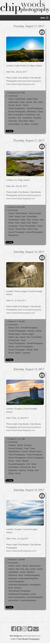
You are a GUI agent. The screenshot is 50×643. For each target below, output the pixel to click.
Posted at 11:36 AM (16, 559)
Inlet (29, 222)
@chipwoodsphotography (29, 80)
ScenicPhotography (34, 232)
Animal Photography (17, 330)
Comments (13, 95)
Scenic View (32, 228)
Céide (11, 98)
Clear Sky (12, 120)
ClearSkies (27, 117)
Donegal (28, 445)
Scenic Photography (17, 111)
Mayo (31, 120)
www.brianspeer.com (31, 635)
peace (33, 568)
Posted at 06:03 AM (16, 207)
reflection (30, 572)
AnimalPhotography (29, 327)
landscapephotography (28, 578)
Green (23, 219)
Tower (32, 448)
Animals (30, 330)
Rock (17, 222)
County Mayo (14, 124)
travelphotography (32, 575)
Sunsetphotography (16, 464)
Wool (36, 349)
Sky (19, 117)
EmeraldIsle (18, 114)
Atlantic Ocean (35, 213)
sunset (40, 568)
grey (27, 568)
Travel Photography (16, 108)
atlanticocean (35, 565)
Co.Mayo (34, 124)
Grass (40, 111)
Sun (38, 114)
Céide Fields (32, 98)
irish (17, 568)
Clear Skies (23, 120)
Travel (25, 105)
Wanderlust (32, 111)
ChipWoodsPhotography (19, 594)
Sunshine (12, 117)
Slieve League (28, 334)
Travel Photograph (34, 454)
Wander (25, 460)
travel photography (16, 581)
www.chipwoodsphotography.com (20, 84)
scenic (33, 594)
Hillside (29, 349)
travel (20, 575)
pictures (17, 587)
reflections (12, 575)
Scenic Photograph (16, 232)
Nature (35, 222)
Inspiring (22, 470)
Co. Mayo (25, 124)
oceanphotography (28, 600)
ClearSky (37, 117)
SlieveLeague (14, 334)
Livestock (26, 352)
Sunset (11, 105)
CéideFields (20, 98)
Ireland (29, 102)
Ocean (11, 213)
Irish (35, 102)
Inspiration (12, 470)
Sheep (11, 327)
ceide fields (13, 102)
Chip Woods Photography (19, 590)
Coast (26, 448)
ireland (11, 568)
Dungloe (12, 445)
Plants (11, 352)
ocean (18, 565)
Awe (34, 467)
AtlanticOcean (21, 213)
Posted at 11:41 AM (16, 438)
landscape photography (18, 584)
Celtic (40, 102)
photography (35, 584)
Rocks (11, 222)
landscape (12, 578)
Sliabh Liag (13, 337)
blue (22, 568)
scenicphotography (34, 597)
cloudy (22, 572)
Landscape (13, 225)
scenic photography (16, 597)
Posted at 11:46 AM (16, 321)
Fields (22, 102)
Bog (10, 114)
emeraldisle (13, 572)
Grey (42, 219)
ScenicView (21, 228)
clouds (11, 565)
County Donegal (15, 448)
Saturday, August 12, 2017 (29, 251)
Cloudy (35, 219)
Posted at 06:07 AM (16, 92)
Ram (17, 327)
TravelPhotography (34, 108)
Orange (30, 470)
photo (10, 587)
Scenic (19, 105)
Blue (29, 219)
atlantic (25, 565)
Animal (38, 330)
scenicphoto (13, 600)
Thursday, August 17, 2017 (28, 26)
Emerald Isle (30, 114)
